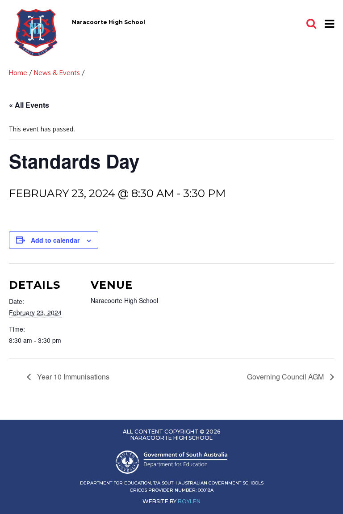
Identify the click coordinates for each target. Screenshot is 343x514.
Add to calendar (55, 240)
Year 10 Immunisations (72, 376)
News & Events (57, 72)
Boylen (189, 501)
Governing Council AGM (286, 376)
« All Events (29, 105)
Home (18, 72)
